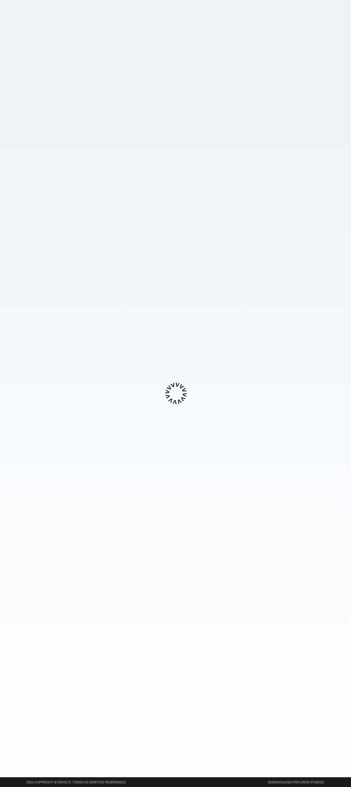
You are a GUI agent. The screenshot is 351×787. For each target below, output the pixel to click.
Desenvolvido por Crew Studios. (296, 782)
